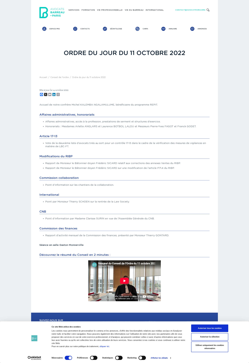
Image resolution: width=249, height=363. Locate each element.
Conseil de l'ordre (59, 77)
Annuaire (173, 29)
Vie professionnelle (110, 10)
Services (73, 10)
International (155, 10)
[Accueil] (51, 12)
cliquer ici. (105, 346)
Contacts (85, 29)
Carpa (145, 29)
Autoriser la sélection (209, 337)
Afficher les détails (159, 358)
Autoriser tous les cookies (210, 328)
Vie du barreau (134, 10)
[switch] (93, 358)
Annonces (202, 29)
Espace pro (55, 29)
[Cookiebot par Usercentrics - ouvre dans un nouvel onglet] (34, 358)
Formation (88, 10)
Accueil (43, 77)
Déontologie (116, 29)
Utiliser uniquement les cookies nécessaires (210, 346)
